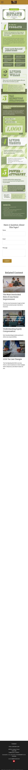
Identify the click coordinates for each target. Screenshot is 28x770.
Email (4, 239)
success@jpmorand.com (14, 758)
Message (5, 247)
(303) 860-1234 (15, 746)
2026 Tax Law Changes (12, 359)
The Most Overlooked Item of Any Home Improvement (12, 297)
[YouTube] (14, 761)
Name (4, 230)
